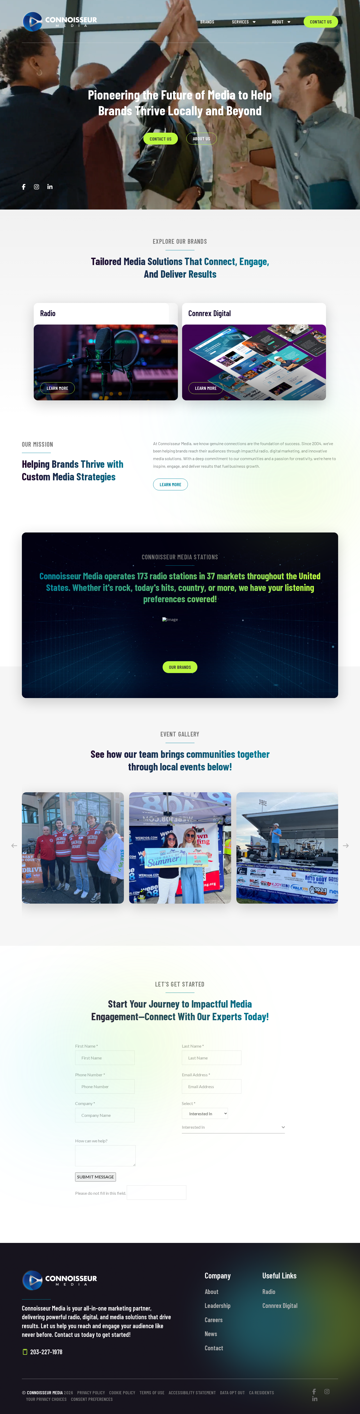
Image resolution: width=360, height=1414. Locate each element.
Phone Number (90, 1074)
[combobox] (233, 1127)
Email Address (196, 1074)
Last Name (193, 1045)
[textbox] (232, 1127)
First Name (86, 1045)
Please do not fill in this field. (101, 1193)
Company (85, 1103)
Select (189, 1103)
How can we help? (91, 1140)
